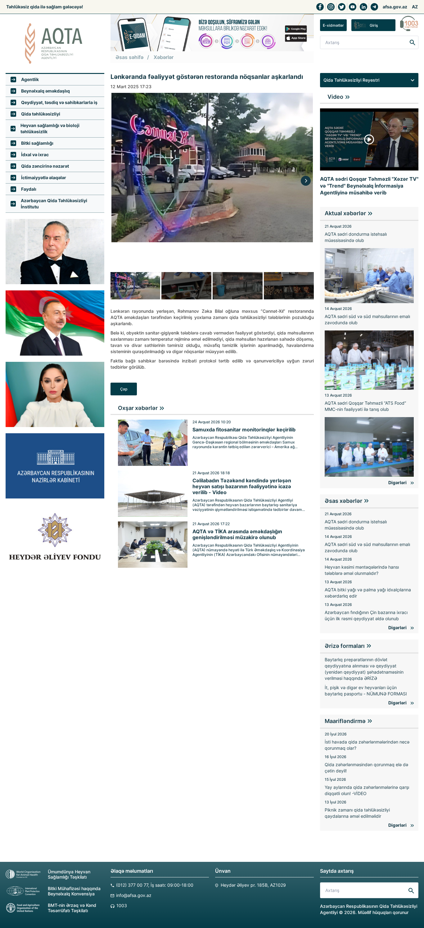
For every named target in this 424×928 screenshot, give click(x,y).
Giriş (374, 25)
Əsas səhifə (129, 57)
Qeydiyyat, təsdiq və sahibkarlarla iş (59, 102)
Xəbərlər (164, 57)
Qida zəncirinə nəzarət (45, 166)
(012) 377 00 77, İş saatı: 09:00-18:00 (154, 885)
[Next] (306, 181)
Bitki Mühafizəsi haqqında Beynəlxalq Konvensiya (74, 891)
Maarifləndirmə (345, 721)
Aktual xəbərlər (345, 213)
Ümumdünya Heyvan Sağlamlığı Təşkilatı (69, 874)
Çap (123, 389)
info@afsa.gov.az (133, 895)
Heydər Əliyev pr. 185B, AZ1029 (253, 885)
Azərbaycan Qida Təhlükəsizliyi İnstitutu (54, 203)
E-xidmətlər (333, 25)
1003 (121, 905)
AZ (415, 7)
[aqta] (55, 43)
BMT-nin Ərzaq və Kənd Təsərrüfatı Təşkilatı (72, 908)
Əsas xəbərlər (343, 501)
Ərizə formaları (345, 646)
